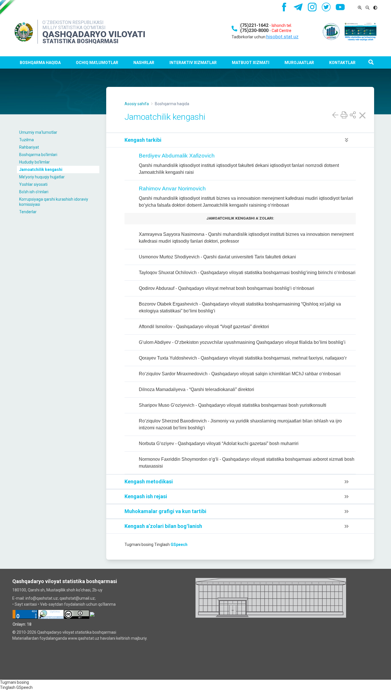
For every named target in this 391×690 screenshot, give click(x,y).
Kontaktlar (342, 62)
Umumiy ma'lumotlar (38, 132)
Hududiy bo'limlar (34, 162)
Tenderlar (28, 212)
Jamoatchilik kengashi (40, 169)
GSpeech (179, 544)
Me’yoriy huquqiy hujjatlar (42, 177)
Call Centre (281, 30)
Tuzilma (26, 139)
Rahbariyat (29, 147)
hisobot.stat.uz (282, 36)
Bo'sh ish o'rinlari (33, 192)
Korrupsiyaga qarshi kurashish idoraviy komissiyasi (53, 202)
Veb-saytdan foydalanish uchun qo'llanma (78, 604)
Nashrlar (143, 62)
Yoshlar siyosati (33, 184)
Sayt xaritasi (26, 604)
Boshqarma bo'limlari (38, 154)
